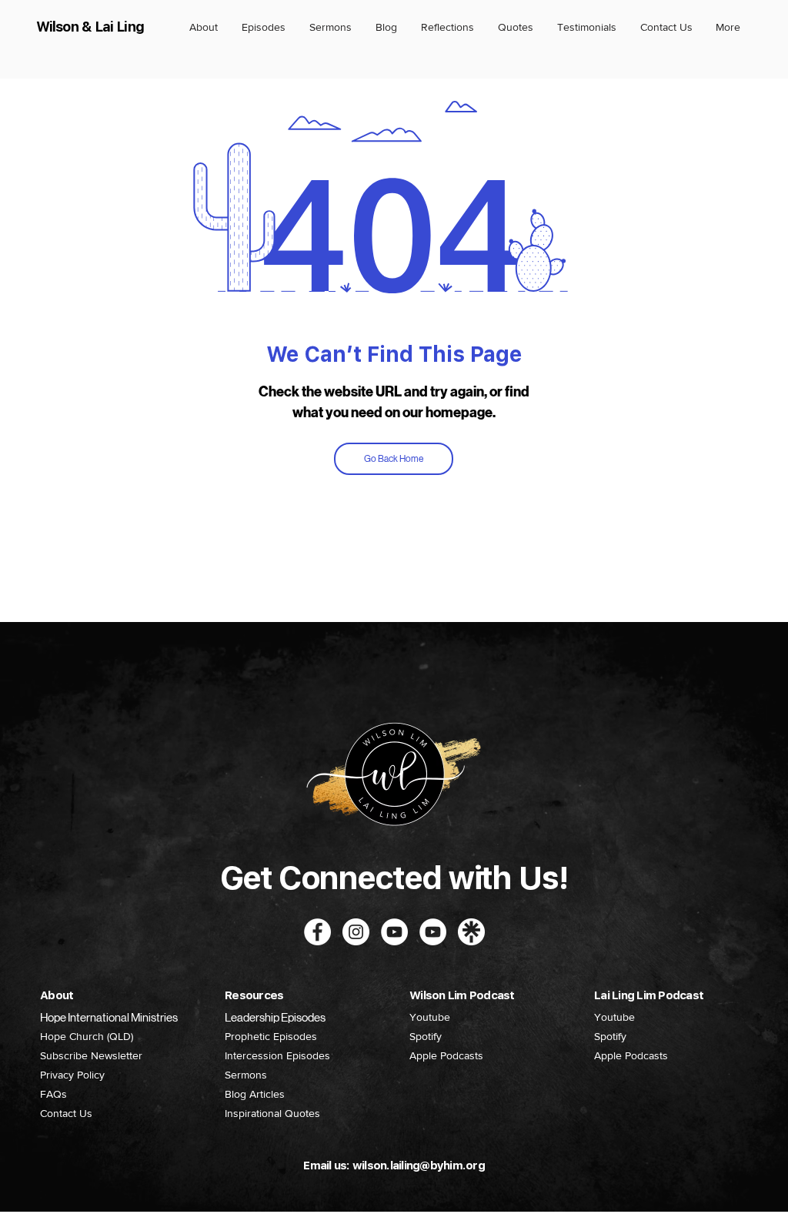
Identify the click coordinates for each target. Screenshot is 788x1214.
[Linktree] (471, 931)
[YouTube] (432, 931)
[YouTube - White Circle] (394, 931)
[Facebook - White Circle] (317, 931)
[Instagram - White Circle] (355, 931)
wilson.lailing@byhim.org (418, 1165)
